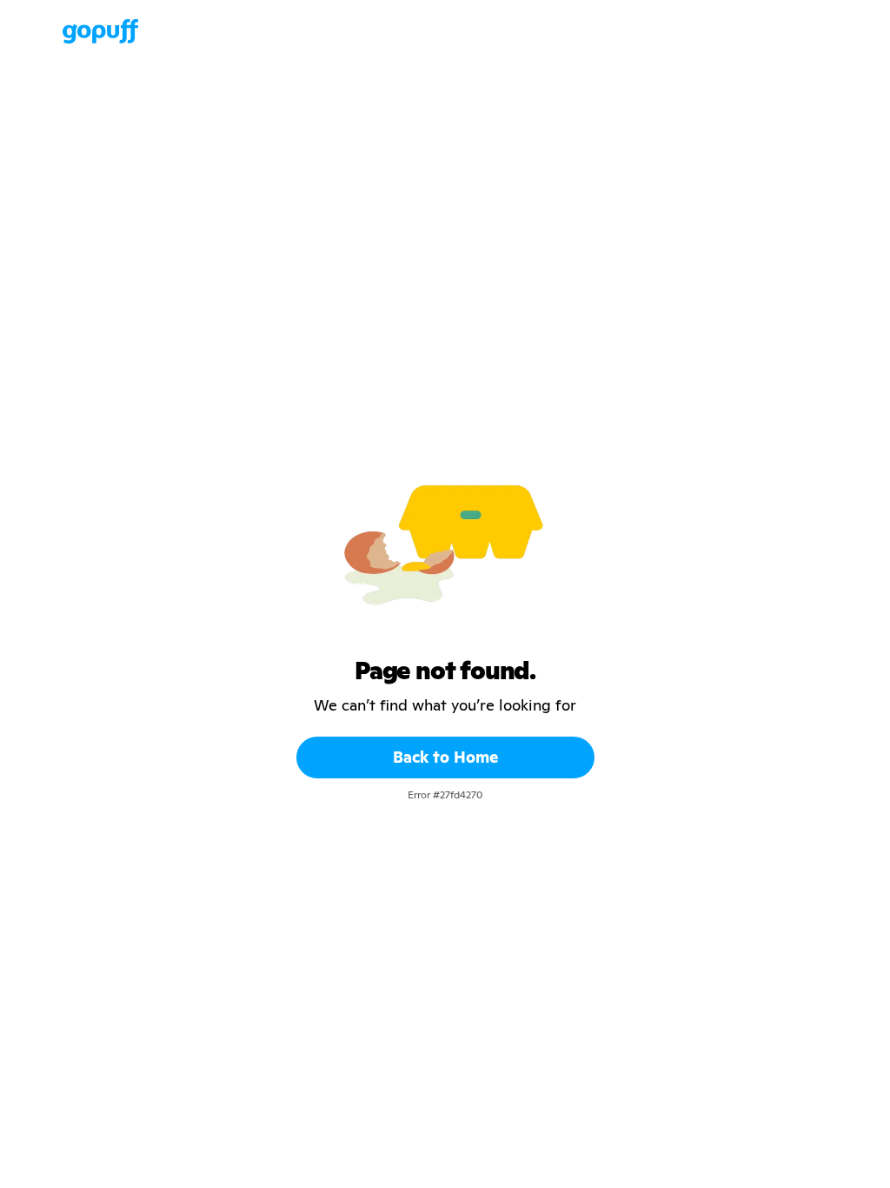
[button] (45, 31)
